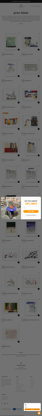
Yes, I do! (31, 211)
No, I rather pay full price (31, 215)
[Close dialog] (40, 197)
